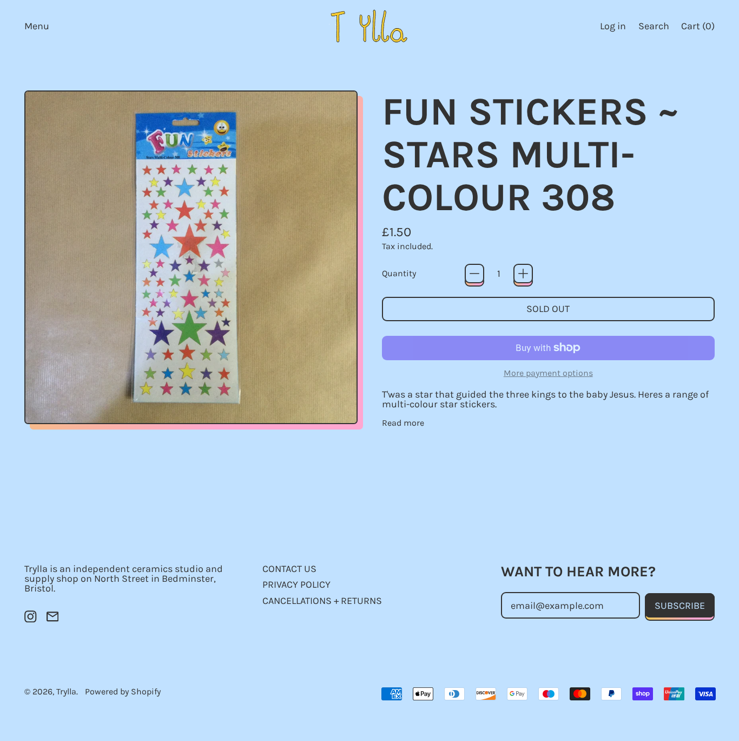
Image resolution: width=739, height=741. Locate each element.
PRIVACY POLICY (296, 584)
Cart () (698, 28)
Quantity (399, 273)
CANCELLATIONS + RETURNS (322, 601)
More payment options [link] (548, 373)
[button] (653, 26)
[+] (523, 273)
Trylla (66, 691)
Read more (403, 423)
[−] (474, 273)
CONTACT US (289, 569)
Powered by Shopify (123, 691)
